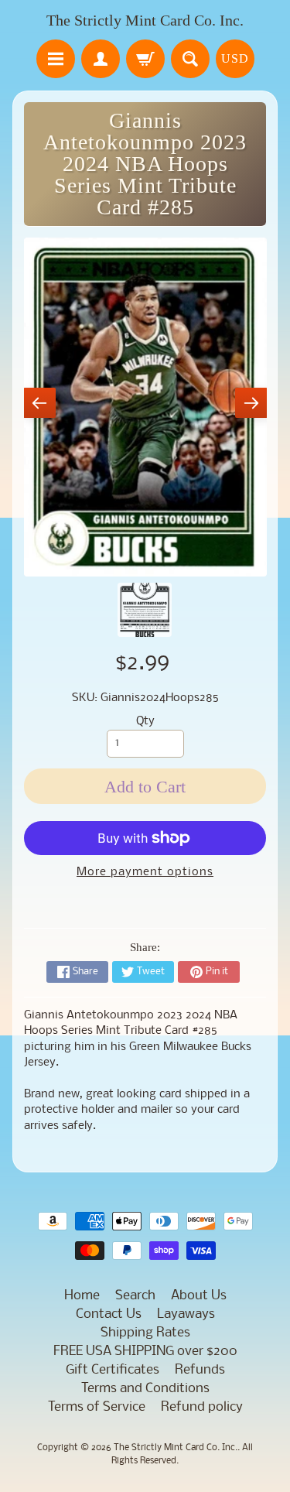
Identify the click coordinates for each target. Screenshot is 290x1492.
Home (82, 1295)
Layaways (186, 1314)
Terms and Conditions (145, 1388)
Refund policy (202, 1407)
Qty (145, 721)
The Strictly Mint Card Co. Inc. (145, 20)
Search (135, 1295)
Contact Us (109, 1314)
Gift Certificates (112, 1370)
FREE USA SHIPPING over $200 (145, 1351)
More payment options (145, 872)
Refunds (200, 1370)
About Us (199, 1295)
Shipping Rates (145, 1333)
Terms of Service (96, 1407)
